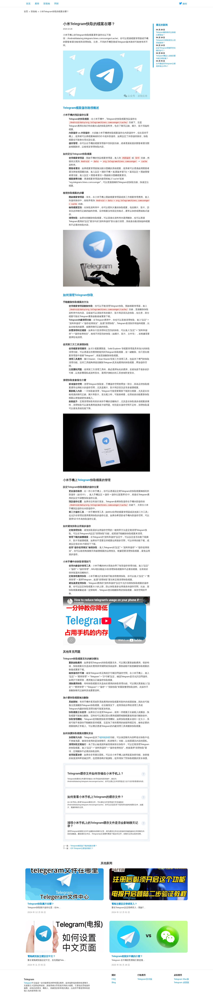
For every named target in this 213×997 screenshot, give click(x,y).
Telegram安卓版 (145, 979)
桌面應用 (178, 975)
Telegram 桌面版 (181, 982)
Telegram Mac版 (181, 979)
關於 (114, 975)
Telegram (84, 480)
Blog (114, 982)
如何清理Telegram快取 (78, 295)
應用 (37, 3)
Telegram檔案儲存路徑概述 (81, 107)
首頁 (28, 3)
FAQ (114, 979)
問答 (56, 3)
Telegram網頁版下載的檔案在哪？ (83, 846)
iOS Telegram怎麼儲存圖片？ (81, 848)
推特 (185, 3)
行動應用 (142, 975)
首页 (26, 11)
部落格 (46, 3)
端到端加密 (104, 737)
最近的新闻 (162, 25)
